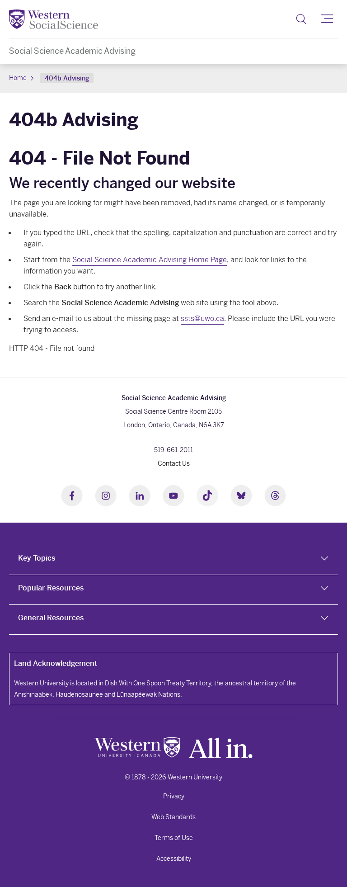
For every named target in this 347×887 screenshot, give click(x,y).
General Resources (51, 618)
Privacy (173, 796)
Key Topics (36, 558)
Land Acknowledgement (55, 663)
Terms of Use (174, 838)
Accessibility (173, 858)
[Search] (301, 19)
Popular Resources (51, 588)
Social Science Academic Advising (72, 51)
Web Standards (173, 817)
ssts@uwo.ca (202, 318)
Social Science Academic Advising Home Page (149, 259)
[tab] (173, 560)
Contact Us (174, 463)
